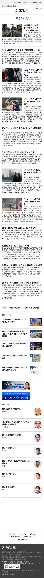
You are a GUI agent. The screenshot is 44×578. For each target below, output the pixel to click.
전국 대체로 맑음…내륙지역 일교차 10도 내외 (22, 265)
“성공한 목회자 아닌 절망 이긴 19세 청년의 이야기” (14, 320)
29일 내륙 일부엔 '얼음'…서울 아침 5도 (19, 228)
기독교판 (18, 2)
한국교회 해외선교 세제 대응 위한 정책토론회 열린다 (14, 368)
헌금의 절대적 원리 (9, 448)
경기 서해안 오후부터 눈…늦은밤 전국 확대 (32, 101)
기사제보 (26, 562)
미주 (30, 2)
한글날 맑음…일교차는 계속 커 (15, 245)
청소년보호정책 (21, 563)
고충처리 (30, 563)
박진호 (4, 450)
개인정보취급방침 (9, 563)
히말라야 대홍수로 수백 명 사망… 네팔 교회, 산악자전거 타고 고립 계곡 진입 (15, 333)
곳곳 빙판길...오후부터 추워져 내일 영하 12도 (33, 72)
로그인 (40, 2)
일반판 (25, 2)
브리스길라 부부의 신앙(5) (11, 409)
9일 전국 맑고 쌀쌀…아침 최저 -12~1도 (19, 152)
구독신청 (35, 2)
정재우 (4, 476)
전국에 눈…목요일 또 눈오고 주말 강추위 (32, 172)
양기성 (4, 489)
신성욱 (4, 437)
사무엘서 (5, 427)
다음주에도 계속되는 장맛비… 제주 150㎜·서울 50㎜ (32, 28)
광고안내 (12, 562)
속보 (4, 307)
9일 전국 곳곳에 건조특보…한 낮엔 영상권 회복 (21, 129)
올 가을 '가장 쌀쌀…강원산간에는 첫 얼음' (20, 282)
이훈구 (4, 466)
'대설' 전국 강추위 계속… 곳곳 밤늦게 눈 (32, 201)
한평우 (4, 411)
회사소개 (4, 562)
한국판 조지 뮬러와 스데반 (11, 435)
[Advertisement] (22, 514)
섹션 (3, 3)
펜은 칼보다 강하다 (9, 487)
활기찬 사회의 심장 (9, 474)
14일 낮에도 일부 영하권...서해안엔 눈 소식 (21, 50)
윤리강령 (38, 563)
